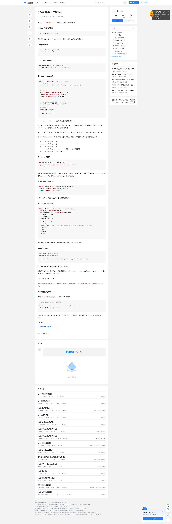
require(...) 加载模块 (117, 32)
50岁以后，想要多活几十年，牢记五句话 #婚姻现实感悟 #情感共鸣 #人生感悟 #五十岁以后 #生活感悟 (59, 510)
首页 (36, 2)
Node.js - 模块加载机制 (45, 450)
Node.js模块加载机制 (45, 492)
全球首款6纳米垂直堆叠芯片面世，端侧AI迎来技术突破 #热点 (49, 502)
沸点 (41, 2)
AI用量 (56, 2)
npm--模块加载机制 (44, 443)
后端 (95, 410)
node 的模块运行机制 (45, 394)
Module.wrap (118, 51)
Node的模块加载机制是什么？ (47, 429)
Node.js (103, 396)
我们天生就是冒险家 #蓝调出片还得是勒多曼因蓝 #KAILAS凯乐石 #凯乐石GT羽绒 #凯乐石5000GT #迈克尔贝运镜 (62, 504)
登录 (144, 2)
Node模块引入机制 (44, 408)
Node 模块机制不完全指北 (46, 478)
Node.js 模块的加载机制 (45, 422)
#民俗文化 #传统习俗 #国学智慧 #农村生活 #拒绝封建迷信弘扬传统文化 (52, 506)
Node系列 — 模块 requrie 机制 (48, 464)
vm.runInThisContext (121, 53)
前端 (104, 410)
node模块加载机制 (46, 327)
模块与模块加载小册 (44, 485)
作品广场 (62, 2)
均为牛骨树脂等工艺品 (95, 514)
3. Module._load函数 (119, 40)
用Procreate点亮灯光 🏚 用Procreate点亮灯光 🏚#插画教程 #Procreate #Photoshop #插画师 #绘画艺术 (60, 508)
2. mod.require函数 (118, 37)
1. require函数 (117, 35)
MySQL (103, 438)
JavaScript (103, 431)
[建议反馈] (168, 515)
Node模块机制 (42, 471)
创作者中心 (133, 2)
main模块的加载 (116, 56)
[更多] (168, 520)
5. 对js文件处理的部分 (119, 45)
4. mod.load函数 (118, 43)
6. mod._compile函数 (119, 48)
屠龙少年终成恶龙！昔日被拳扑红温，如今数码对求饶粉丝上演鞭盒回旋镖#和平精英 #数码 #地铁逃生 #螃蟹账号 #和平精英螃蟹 (66, 512)
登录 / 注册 (70, 352)
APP (50, 2)
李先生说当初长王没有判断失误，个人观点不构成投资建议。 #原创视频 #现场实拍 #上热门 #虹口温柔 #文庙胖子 (62, 514)
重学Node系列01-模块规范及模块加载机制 (51, 457)
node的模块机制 (43, 415)
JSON (103, 445)
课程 (46, 2)
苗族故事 (67, 502)
